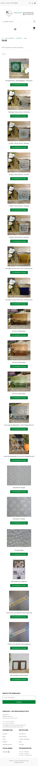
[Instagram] (32, 3)
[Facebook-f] (29, 3)
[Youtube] (35, 3)
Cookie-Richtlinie (24, 739)
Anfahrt (5, 734)
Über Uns (3, 3)
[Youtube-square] (8, 752)
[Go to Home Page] (2, 38)
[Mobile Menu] (15, 29)
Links (4, 739)
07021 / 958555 (14, 3)
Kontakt (8, 3)
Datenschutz (23, 736)
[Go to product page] (19, 68)
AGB (20, 742)
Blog (4, 736)
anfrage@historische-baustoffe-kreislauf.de (14, 725)
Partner (5, 742)
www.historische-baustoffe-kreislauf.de (13, 727)
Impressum (22, 734)
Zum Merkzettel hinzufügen (19, 84)
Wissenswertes (7, 744)
